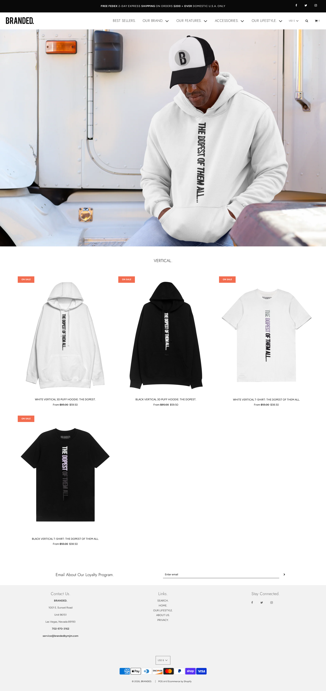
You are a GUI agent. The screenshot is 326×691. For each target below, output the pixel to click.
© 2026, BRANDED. (142, 681)
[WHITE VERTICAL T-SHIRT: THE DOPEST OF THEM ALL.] (266, 335)
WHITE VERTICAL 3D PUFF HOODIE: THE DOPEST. (65, 399)
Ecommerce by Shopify (179, 681)
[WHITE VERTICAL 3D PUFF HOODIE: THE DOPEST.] (65, 335)
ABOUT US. (163, 615)
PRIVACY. (163, 620)
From (65, 404)
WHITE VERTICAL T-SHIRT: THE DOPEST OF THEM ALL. (266, 399)
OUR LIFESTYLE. (163, 610)
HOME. (163, 605)
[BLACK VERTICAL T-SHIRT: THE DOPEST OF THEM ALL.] (65, 475)
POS (160, 681)
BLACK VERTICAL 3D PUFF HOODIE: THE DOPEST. (165, 399)
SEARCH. (162, 600)
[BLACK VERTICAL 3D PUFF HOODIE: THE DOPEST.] (165, 335)
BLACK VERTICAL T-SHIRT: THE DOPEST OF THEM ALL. (65, 538)
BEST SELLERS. (124, 20)
